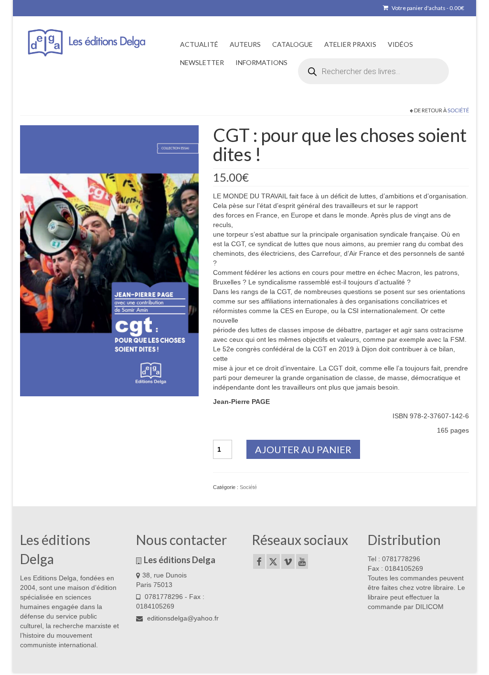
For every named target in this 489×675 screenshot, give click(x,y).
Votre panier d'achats (427, 7)
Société (458, 110)
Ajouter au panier (303, 449)
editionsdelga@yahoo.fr (182, 618)
